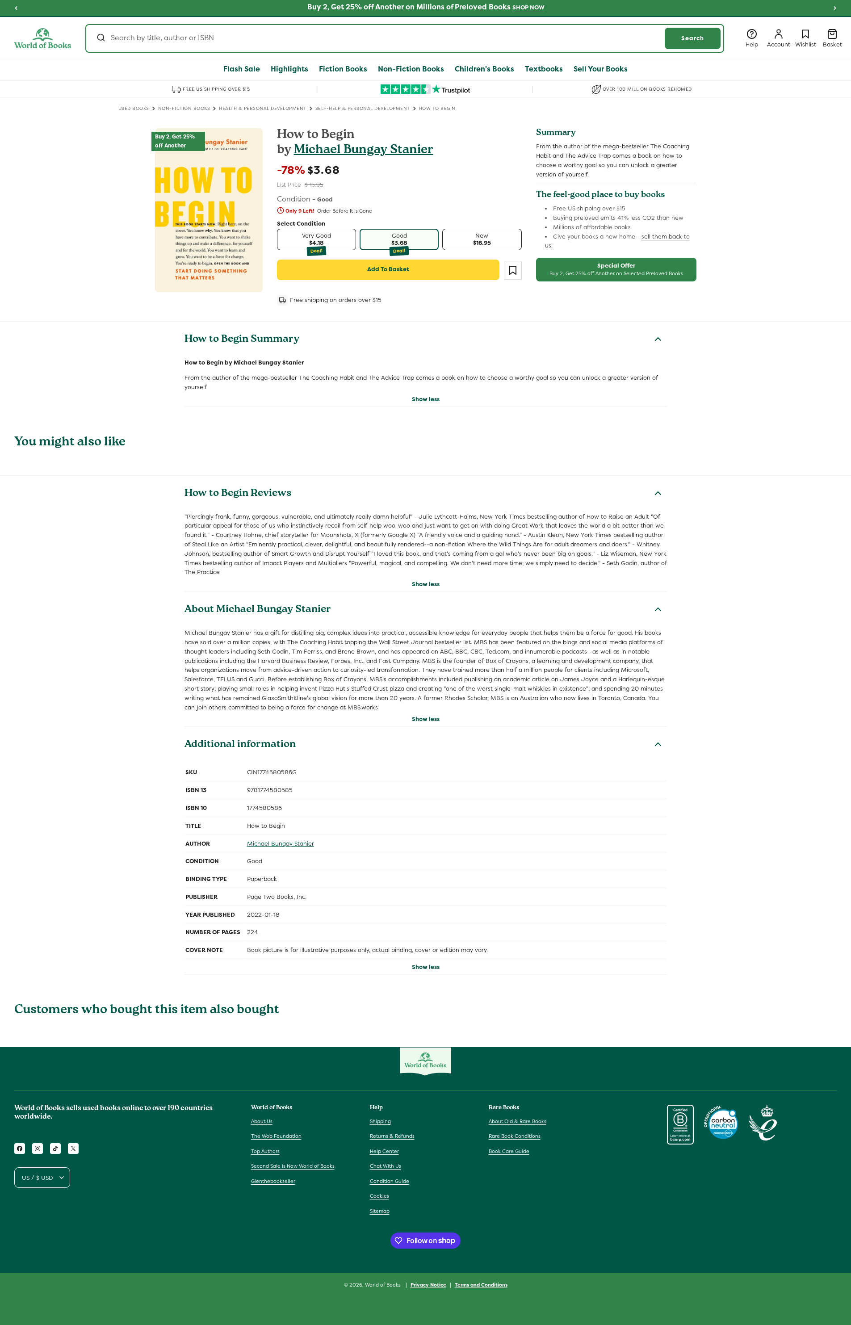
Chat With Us (385, 1166)
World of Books (383, 1284)
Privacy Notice (428, 1284)
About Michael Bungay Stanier (257, 610)
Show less (426, 399)
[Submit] (100, 38)
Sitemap (380, 1211)
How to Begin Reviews (238, 494)
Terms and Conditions (481, 1284)
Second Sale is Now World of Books (293, 1166)
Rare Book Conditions (515, 1136)
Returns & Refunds (392, 1136)
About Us (261, 1121)
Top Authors (265, 1151)
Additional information (240, 745)
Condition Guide (389, 1181)
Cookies (379, 1196)
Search (692, 38)
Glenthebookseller (273, 1181)
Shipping (380, 1121)
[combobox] (404, 38)
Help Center (384, 1151)
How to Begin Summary (241, 340)
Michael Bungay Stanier (363, 151)
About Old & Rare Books (517, 1121)
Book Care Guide (509, 1151)
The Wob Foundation (276, 1136)
